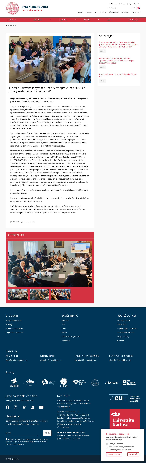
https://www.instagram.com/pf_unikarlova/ (15, 407)
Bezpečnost (136, 12)
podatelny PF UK (77, 432)
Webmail (65, 320)
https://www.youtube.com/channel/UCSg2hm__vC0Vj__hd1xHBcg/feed (41, 407)
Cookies (120, 340)
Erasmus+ (125, 12)
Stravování (121, 324)
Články (102, 51)
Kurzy (87, 19)
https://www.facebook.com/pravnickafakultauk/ (7, 407)
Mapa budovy (123, 336)
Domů (6, 25)
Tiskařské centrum (125, 332)
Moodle (88, 12)
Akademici (66, 340)
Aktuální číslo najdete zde (16, 360)
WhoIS (64, 332)
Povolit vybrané (114, 454)
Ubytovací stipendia (14, 332)
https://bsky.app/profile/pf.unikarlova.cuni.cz (24, 407)
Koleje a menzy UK (14, 320)
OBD (64, 328)
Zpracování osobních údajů (15, 444)
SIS (95, 12)
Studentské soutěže (14, 328)
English (138, 8)
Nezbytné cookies (116, 444)
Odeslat (47, 433)
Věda (109, 19)
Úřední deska (114, 12)
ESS (63, 324)
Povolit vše (133, 454)
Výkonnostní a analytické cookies (121, 446)
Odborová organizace (71, 336)
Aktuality (13, 25)
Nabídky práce (123, 320)
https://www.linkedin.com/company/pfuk (32, 407)
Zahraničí (133, 19)
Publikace (113, 4)
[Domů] (25, 9)
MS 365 (80, 12)
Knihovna (122, 4)
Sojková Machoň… (29, 222)
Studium (63, 19)
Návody (9, 324)
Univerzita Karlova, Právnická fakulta (73, 400)
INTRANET (103, 12)
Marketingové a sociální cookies (121, 449)
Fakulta (12, 19)
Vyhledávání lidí (134, 4)
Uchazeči (37, 19)
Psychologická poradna (127, 328)
